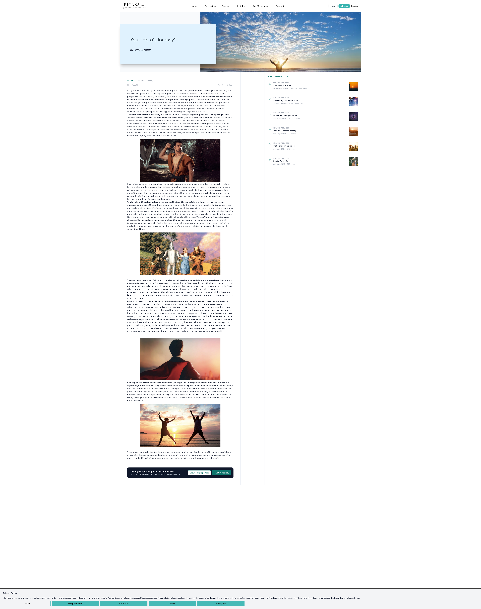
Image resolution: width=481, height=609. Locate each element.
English (354, 6)
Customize (123, 603)
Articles (241, 6)
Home (194, 6)
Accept (27, 603)
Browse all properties (199, 473)
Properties (210, 6)
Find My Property (221, 473)
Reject (172, 603)
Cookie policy (221, 603)
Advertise (344, 6)
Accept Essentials (75, 603)
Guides (225, 6)
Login (333, 6)
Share (231, 85)
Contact (280, 6)
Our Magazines (260, 6)
